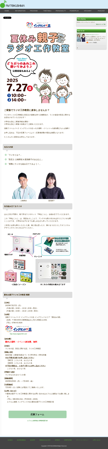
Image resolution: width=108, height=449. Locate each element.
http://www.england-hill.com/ (18, 334)
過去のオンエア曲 (100, 24)
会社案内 (10, 440)
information (20, 11)
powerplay (74, 11)
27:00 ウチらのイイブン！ (92, 34)
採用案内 (57, 440)
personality (61, 11)
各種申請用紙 (68, 440)
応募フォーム (37, 414)
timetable (47, 11)
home (7, 11)
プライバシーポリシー (82, 440)
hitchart (88, 11)
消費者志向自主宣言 (45, 440)
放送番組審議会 (21, 440)
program (34, 11)
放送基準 (32, 440)
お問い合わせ (96, 440)
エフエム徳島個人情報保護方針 (37, 420)
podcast (101, 11)
